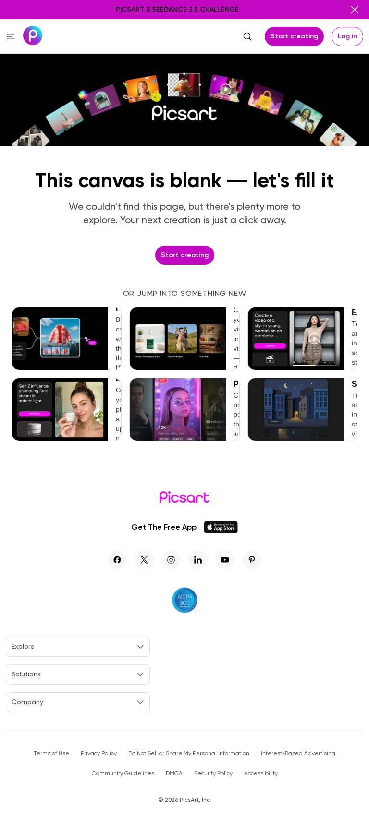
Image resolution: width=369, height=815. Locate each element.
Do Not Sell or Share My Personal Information (188, 753)
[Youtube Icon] (224, 559)
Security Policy (213, 773)
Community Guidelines (123, 773)
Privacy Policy (99, 753)
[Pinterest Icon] (251, 559)
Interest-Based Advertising (298, 753)
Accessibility (261, 773)
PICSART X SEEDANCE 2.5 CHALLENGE (177, 9)
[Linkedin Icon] (198, 559)
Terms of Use (51, 753)
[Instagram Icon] (171, 559)
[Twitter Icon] (144, 559)
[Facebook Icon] (117, 559)
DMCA (174, 773)
